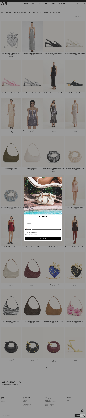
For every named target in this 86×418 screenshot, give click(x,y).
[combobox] (28, 228)
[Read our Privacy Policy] (60, 234)
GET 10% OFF (43, 238)
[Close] (60, 178)
